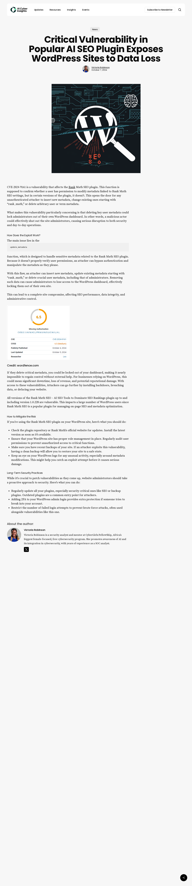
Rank (72, 187)
